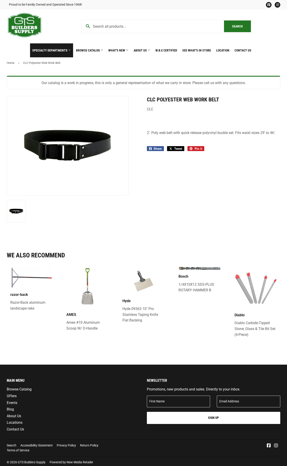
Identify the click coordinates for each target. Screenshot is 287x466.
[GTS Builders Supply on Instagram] (276, 446)
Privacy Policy (66, 445)
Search (241, 26)
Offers (12, 396)
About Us (141, 50)
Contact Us (243, 50)
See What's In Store (196, 50)
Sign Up (213, 417)
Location (222, 50)
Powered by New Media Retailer (71, 462)
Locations (14, 422)
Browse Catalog (88, 50)
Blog (10, 409)
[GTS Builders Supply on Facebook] (269, 446)
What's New (117, 50)
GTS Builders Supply (32, 462)
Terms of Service (18, 450)
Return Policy (89, 445)
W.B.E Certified (166, 50)
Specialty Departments (50, 50)
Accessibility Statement (36, 445)
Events (12, 403)
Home (10, 63)
